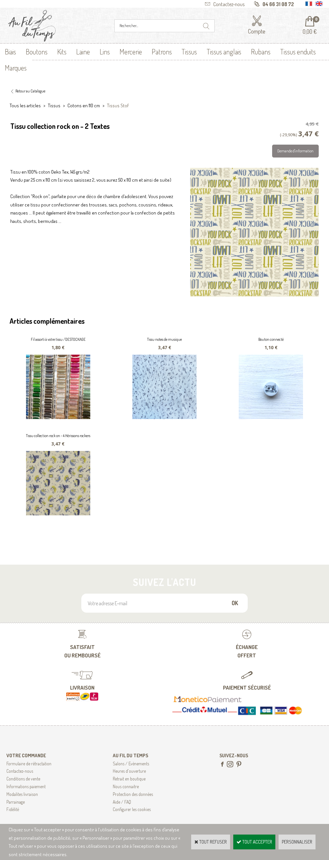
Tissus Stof (118, 105)
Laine (83, 51)
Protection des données (133, 794)
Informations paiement (26, 786)
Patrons (162, 51)
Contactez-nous (19, 771)
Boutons (37, 51)
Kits (62, 51)
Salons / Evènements (131, 763)
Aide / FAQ (122, 802)
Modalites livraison (22, 794)
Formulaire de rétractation (28, 763)
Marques (16, 67)
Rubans (261, 51)
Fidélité (12, 809)
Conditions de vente (23, 778)
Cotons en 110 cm (83, 105)
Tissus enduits (298, 51)
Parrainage (15, 802)
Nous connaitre (126, 786)
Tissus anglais (224, 51)
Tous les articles (25, 105)
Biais (10, 51)
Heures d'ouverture (129, 771)
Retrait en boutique (129, 778)
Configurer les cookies (132, 809)
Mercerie (131, 51)
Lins (105, 51)
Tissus (189, 51)
